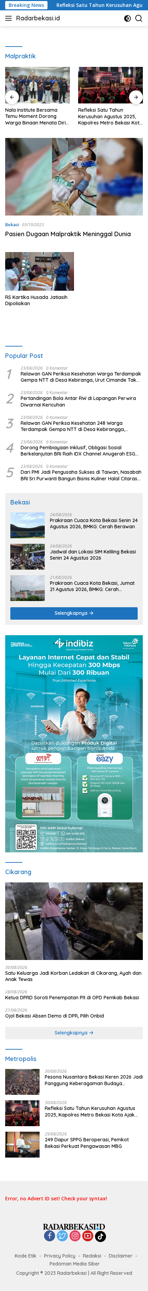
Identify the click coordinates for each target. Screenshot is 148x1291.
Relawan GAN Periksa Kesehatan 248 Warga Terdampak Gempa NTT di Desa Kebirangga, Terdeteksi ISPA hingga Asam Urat (73, 426)
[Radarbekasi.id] (74, 1226)
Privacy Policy (59, 1256)
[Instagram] (75, 1236)
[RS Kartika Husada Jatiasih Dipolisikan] (39, 271)
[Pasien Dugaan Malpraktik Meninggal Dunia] (74, 177)
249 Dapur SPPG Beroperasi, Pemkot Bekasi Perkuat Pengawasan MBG (87, 1143)
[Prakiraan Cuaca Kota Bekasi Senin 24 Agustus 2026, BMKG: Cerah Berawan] (27, 525)
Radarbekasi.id (38, 18)
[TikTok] (100, 1236)
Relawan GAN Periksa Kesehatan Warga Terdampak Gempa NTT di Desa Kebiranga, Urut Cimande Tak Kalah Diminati (81, 377)
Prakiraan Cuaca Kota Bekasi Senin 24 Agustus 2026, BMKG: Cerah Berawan (94, 523)
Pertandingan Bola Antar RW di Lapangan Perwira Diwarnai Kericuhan (78, 401)
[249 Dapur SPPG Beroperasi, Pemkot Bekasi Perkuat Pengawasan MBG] (22, 1145)
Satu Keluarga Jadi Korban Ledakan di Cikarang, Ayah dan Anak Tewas (73, 976)
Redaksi (92, 1256)
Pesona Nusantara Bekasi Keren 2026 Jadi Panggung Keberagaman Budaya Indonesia (94, 1080)
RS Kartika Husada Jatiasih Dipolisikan (36, 300)
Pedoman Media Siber (75, 1264)
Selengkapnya (72, 613)
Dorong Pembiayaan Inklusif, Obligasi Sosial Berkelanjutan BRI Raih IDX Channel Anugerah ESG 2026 (78, 450)
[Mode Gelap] (127, 18)
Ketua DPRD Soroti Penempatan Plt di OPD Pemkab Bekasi (72, 997)
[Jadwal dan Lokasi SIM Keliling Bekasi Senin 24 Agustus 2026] (27, 557)
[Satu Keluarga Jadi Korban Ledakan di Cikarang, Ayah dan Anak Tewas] (74, 921)
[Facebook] (49, 1236)
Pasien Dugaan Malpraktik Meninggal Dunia (68, 234)
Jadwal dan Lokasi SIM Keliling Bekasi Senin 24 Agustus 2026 (93, 555)
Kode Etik (25, 1256)
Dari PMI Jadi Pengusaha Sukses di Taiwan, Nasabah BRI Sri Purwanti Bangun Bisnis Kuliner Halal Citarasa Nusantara (81, 475)
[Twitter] (62, 1236)
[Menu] (9, 18)
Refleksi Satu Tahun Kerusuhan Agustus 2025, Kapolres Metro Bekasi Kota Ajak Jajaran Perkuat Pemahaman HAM (110, 116)
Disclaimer (121, 1256)
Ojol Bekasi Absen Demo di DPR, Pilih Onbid (54, 1016)
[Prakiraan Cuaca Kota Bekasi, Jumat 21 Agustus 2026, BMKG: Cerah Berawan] (27, 588)
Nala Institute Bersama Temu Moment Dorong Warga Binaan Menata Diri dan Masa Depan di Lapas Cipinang (35, 116)
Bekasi (12, 224)
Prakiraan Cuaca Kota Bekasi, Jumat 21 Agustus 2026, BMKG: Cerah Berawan (92, 586)
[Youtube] (87, 1236)
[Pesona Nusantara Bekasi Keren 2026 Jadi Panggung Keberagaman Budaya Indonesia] (22, 1082)
